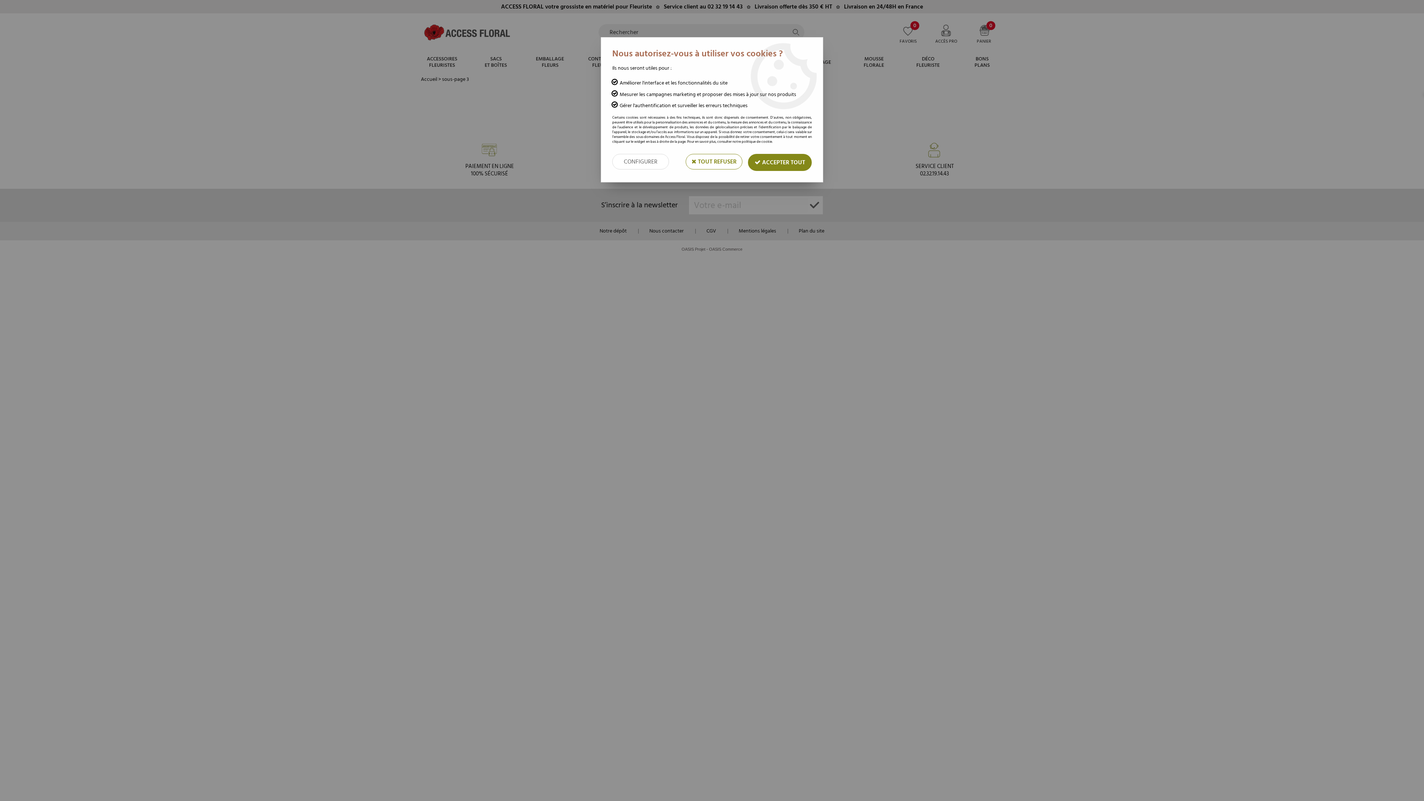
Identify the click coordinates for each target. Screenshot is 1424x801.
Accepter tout (783, 162)
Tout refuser (716, 162)
